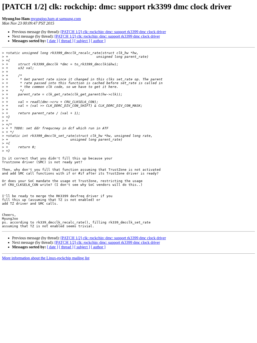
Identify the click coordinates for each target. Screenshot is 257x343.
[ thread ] (66, 41)
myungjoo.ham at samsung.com (56, 19)
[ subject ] (82, 41)
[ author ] (98, 41)
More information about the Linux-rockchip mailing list (45, 258)
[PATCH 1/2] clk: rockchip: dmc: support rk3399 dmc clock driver (113, 32)
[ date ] (52, 41)
